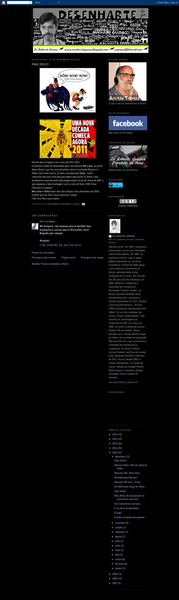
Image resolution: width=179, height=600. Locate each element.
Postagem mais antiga (92, 257)
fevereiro (120, 563)
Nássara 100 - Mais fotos (127, 473)
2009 (115, 574)
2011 (115, 448)
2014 (115, 434)
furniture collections (128, 205)
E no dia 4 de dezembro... (127, 508)
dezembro (120, 456)
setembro (120, 532)
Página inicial (68, 257)
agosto (119, 536)
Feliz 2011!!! (120, 460)
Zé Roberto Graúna (123, 236)
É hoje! (117, 512)
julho (118, 541)
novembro (120, 523)
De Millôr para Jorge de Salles (129, 486)
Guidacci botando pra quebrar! (129, 517)
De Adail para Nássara (125, 477)
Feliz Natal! (120, 491)
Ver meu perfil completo (123, 382)
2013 (115, 439)
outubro (119, 527)
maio (118, 550)
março (118, 559)
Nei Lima (44, 221)
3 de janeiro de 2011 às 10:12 (60, 245)
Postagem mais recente (44, 257)
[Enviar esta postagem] (83, 204)
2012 (115, 443)
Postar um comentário (43, 252)
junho (118, 545)
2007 (115, 583)
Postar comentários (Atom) (54, 264)
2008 (115, 578)
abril (117, 554)
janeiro (119, 568)
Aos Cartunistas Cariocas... (128, 503)
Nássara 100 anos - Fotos (127, 482)
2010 (115, 452)
